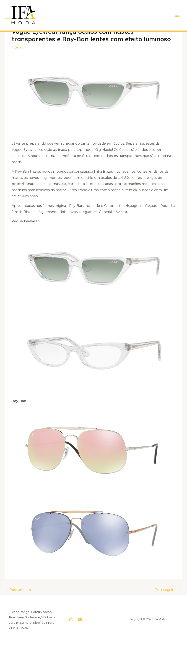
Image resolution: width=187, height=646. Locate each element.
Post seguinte (168, 590)
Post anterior (18, 590)
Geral (18, 47)
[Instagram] (71, 619)
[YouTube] (80, 619)
